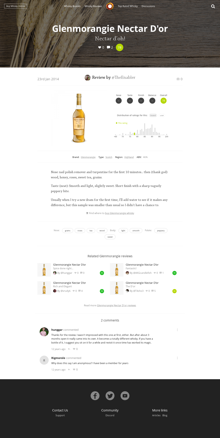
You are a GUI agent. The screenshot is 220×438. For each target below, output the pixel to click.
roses (80, 230)
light (123, 230)
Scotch (109, 157)
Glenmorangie (88, 157)
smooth (135, 230)
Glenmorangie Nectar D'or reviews (116, 305)
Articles (156, 415)
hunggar (57, 330)
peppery (161, 230)
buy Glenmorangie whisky (119, 213)
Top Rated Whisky (128, 6)
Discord (110, 415)
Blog (164, 415)
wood (102, 230)
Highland (129, 157)
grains (67, 230)
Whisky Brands (72, 6)
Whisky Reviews (93, 6)
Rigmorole (58, 358)
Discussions (148, 6)
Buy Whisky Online (15, 6)
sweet (110, 237)
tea (90, 230)
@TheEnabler (123, 77)
